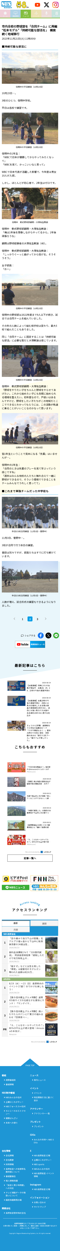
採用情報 (10, 1164)
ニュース (26, 16)
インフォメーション (39, 1197)
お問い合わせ (40, 1202)
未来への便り (12, 1122)
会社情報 (10, 1155)
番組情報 (15, 16)
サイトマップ (40, 1206)
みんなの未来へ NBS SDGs (44, 1141)
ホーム (5, 16)
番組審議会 (11, 1176)
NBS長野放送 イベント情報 (44, 1175)
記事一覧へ (30, 858)
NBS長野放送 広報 (42, 1155)
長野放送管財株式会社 (16, 1212)
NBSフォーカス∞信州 (16, 1106)
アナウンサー (46, 16)
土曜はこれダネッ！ (15, 1101)
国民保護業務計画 (14, 1199)
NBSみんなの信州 (14, 1097)
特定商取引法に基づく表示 (44, 1099)
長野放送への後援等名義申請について (16, 1170)
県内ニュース (40, 1079)
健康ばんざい (12, 1118)
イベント (36, 16)
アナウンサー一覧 (42, 1113)
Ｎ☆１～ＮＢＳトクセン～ (16, 1112)
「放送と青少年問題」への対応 (16, 1186)
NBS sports (39, 1164)
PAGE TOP (30, 1065)
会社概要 (10, 1159)
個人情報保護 (12, 1180)
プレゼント (39, 1126)
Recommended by (32, 852)
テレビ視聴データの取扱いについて (16, 1194)
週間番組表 (11, 1079)
